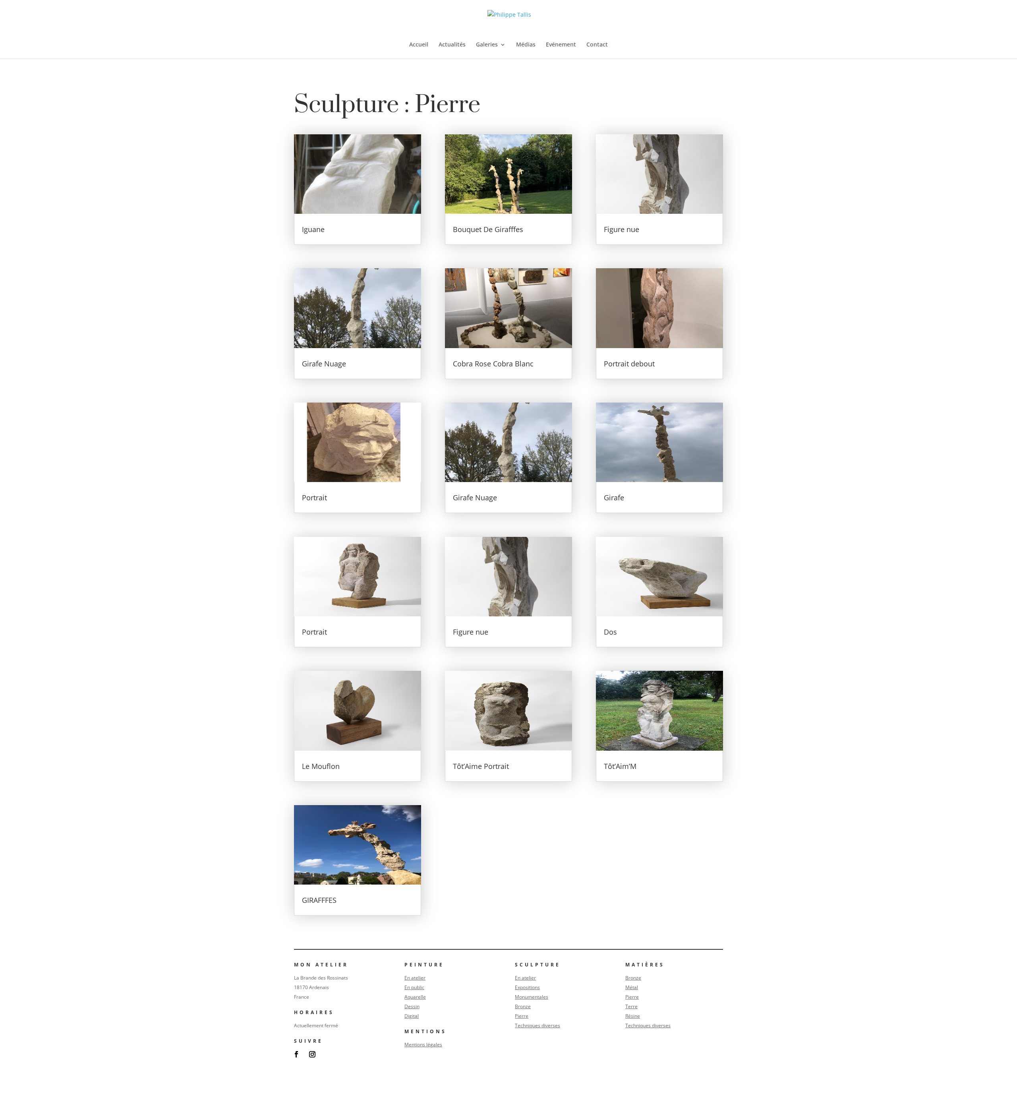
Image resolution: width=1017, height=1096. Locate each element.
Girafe (614, 497)
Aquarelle (415, 996)
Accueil (418, 45)
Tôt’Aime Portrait (481, 766)
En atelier (414, 977)
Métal (631, 987)
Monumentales (531, 996)
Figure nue (470, 632)
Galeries (487, 45)
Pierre (521, 1016)
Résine (632, 1016)
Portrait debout (629, 363)
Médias (526, 45)
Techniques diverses (537, 1025)
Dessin (412, 1006)
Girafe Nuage (324, 363)
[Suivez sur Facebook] (296, 1054)
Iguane (313, 229)
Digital (411, 1016)
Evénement (561, 45)
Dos (610, 632)
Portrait (314, 497)
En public (414, 987)
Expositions (527, 987)
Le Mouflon (321, 766)
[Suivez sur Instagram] (312, 1054)
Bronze (523, 1006)
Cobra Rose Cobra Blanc (493, 363)
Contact (597, 45)
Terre (631, 1006)
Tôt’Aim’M (620, 766)
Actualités (452, 45)
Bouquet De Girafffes (488, 229)
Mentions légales (423, 1044)
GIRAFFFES (319, 900)
